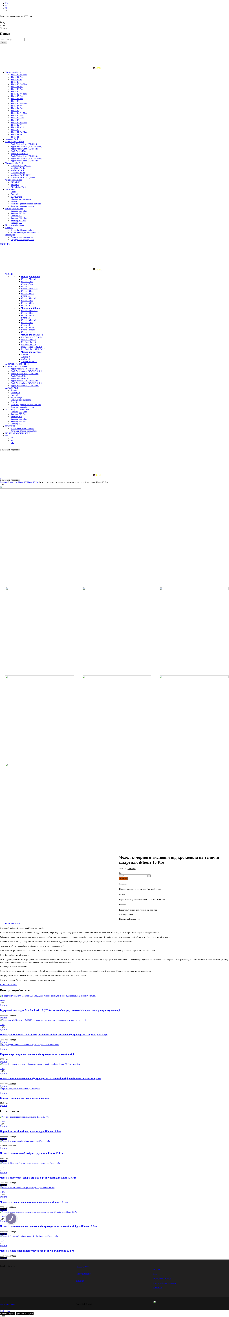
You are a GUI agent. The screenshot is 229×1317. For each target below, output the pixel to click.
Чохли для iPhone (30, 276)
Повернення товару (162, 1278)
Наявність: (124, 919)
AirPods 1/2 (26, 354)
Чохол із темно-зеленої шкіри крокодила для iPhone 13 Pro (34, 1202)
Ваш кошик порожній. (10, 450)
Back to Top (5, 1311)
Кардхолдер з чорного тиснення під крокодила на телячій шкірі (37, 1054)
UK (6, 8)
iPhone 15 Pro (27, 301)
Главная (3, 482)
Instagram (80, 1281)
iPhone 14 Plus (27, 315)
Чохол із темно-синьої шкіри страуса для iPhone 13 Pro (31, 1153)
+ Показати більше (8, 984)
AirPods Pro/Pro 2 (29, 361)
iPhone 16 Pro (27, 291)
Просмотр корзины (7, 1313)
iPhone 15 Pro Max (29, 298)
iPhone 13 (25, 325)
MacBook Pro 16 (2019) (31, 347)
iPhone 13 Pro (27, 322)
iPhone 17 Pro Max (29, 279)
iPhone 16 (25, 296)
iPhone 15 (25, 305)
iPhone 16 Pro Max (29, 289)
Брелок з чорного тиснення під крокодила (24, 1098)
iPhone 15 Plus (27, 303)
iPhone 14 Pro (27, 313)
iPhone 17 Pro (27, 281)
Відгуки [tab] (15, 923)
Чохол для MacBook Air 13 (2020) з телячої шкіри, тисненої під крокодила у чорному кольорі (53, 1034)
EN (6, 3)
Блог (155, 1274)
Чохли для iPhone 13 (17, 482)
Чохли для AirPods (31, 351)
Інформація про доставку (164, 1283)
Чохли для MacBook (32, 334)
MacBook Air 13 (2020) (31, 337)
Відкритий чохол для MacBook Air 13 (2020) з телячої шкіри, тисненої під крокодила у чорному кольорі (60, 1010)
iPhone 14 (25, 318)
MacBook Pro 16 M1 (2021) (33, 349)
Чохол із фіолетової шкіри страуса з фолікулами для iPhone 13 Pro (38, 1177)
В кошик (123, 879)
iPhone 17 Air (27, 284)
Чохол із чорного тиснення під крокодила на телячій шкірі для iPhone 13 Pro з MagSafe (50, 1078)
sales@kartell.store (83, 1274)
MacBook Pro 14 (28, 342)
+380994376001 (83, 1267)
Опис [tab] (7, 923)
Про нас (157, 1269)
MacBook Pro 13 (28, 340)
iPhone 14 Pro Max (29, 310)
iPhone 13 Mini (27, 327)
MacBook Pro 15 (28, 344)
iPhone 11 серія (27, 332)
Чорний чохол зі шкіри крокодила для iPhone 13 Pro (30, 1131)
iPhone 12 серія (28, 330)
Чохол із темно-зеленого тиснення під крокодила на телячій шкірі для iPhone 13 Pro (48, 1226)
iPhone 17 (25, 286)
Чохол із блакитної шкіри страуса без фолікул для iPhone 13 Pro (37, 1250)
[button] (3, 1005)
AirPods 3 (25, 357)
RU (6, 6)
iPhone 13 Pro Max (29, 320)
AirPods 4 (25, 359)
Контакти (157, 1287)
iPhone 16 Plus (27, 293)
